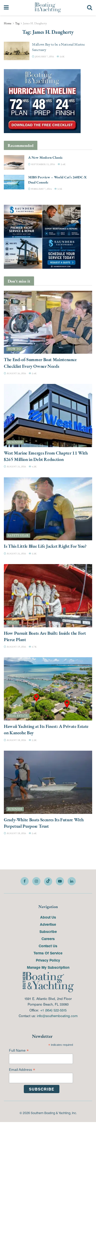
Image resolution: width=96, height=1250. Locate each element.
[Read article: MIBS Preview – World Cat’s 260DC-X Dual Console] (14, 182)
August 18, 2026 (16, 740)
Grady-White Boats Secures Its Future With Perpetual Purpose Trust (43, 822)
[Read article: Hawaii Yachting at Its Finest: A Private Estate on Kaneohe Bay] (48, 688)
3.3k (34, 553)
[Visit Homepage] (48, 8)
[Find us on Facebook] (24, 881)
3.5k (59, 188)
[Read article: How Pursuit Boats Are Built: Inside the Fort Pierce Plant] (48, 595)
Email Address (22, 1069)
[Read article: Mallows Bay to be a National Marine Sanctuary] (16, 51)
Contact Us (48, 945)
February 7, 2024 (41, 188)
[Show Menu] (6, 7)
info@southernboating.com (57, 1016)
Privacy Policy (48, 960)
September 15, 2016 (42, 164)
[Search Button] (89, 7)
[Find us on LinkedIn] (72, 881)
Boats (13, 622)
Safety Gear (18, 535)
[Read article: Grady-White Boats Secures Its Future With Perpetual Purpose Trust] (48, 782)
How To (14, 349)
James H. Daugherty (35, 23)
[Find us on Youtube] (60, 881)
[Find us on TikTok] (48, 881)
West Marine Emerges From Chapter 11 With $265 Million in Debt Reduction (46, 456)
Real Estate (18, 716)
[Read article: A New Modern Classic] (14, 162)
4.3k (34, 466)
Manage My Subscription (48, 967)
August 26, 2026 (16, 373)
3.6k (62, 56)
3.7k (34, 646)
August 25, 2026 (16, 466)
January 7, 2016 (44, 56)
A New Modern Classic (45, 157)
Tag (17, 23)
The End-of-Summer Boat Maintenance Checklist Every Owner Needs (40, 362)
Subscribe (48, 931)
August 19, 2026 (16, 646)
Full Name (19, 1050)
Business (15, 442)
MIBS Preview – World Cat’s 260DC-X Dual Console (57, 180)
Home (8, 23)
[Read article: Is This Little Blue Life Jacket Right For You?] (48, 509)
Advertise (48, 924)
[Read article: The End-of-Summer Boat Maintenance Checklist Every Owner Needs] (48, 322)
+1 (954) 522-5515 (53, 1010)
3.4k (63, 164)
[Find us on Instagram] (36, 881)
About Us (48, 917)
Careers (48, 938)
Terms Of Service (48, 953)
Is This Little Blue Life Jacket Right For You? (45, 546)
